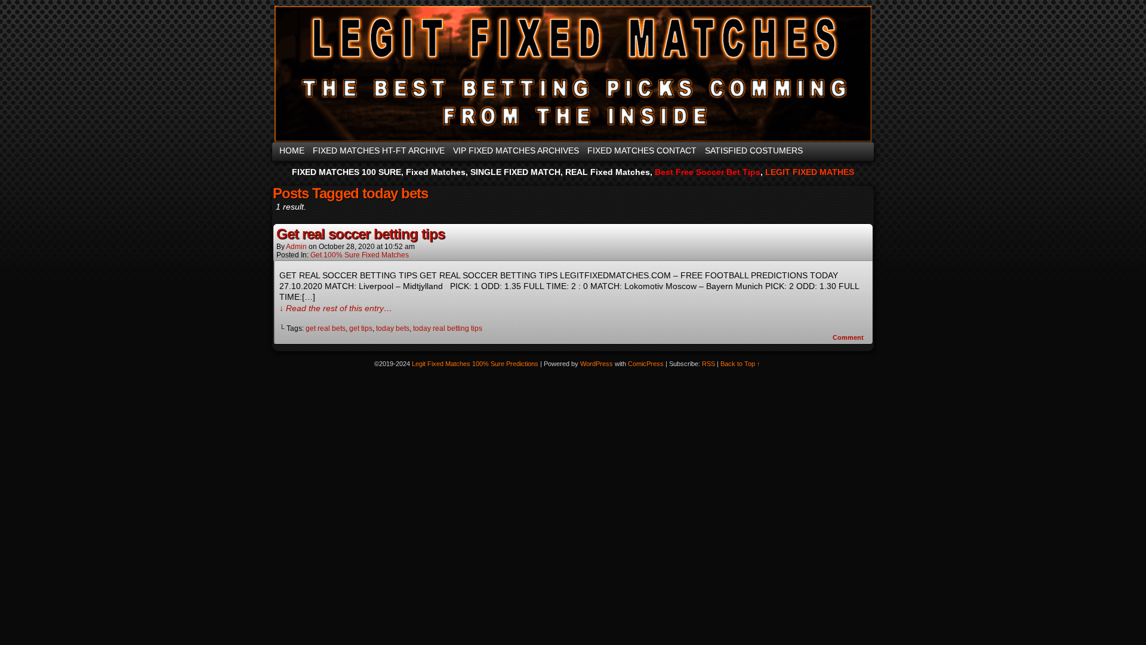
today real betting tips (447, 328)
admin (296, 246)
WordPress (596, 363)
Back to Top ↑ (740, 363)
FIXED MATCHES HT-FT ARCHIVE (379, 150)
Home (291, 150)
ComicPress (646, 363)
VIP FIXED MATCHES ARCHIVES (516, 150)
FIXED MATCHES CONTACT (642, 150)
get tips (360, 328)
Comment (849, 337)
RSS (708, 363)
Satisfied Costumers (754, 150)
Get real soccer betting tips (360, 234)
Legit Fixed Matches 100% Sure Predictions (570, 74)
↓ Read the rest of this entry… (335, 308)
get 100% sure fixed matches (359, 255)
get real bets (326, 328)
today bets (392, 328)
